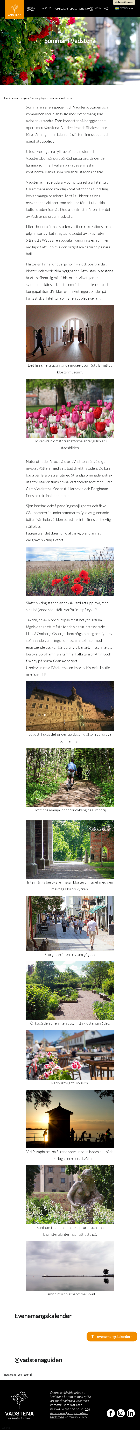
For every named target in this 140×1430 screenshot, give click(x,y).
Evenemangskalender (43, 1315)
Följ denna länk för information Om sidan (70, 1413)
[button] (107, 8)
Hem (6, 97)
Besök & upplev (20, 97)
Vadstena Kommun (124, 2)
